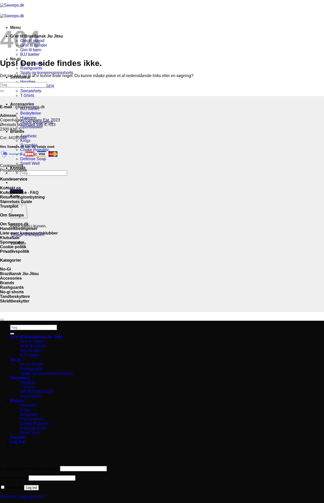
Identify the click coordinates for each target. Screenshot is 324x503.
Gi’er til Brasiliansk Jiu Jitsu (36, 337)
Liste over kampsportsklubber (29, 233)
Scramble (28, 414)
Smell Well (30, 163)
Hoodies (27, 82)
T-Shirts (27, 95)
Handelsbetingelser (18, 228)
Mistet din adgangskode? (22, 496)
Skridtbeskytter (14, 301)
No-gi (15, 359)
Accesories (11, 278)
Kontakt (17, 437)
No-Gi (5, 269)
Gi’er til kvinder (33, 346)
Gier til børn (30, 350)
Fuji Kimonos (32, 419)
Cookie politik (13, 247)
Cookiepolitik (12, 166)
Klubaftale (9, 238)
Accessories (22, 104)
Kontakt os (10, 188)
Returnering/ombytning (22, 197)
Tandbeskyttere (15, 296)
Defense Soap (33, 428)
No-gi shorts (12, 292)
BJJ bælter (29, 54)
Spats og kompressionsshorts (46, 72)
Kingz (25, 140)
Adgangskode (14, 478)
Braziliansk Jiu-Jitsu (20, 274)
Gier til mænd (32, 341)
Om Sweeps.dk (14, 224)
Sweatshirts (30, 91)
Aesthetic (28, 136)
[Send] (2, 91)
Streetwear (20, 378)
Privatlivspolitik (13, 170)
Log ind (31, 488)
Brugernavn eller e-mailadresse (29, 468)
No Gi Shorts (31, 364)
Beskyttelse (30, 113)
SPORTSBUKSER (37, 391)
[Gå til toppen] (2, 319)
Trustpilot (9, 206)
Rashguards (31, 68)
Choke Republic (34, 423)
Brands (7, 283)
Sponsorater (12, 242)
